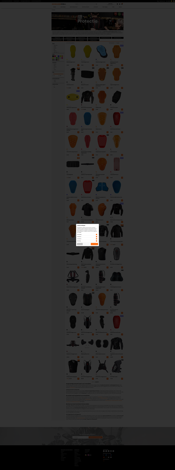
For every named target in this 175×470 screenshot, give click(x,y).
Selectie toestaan (87, 244)
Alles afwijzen (79, 244)
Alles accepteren (94, 244)
